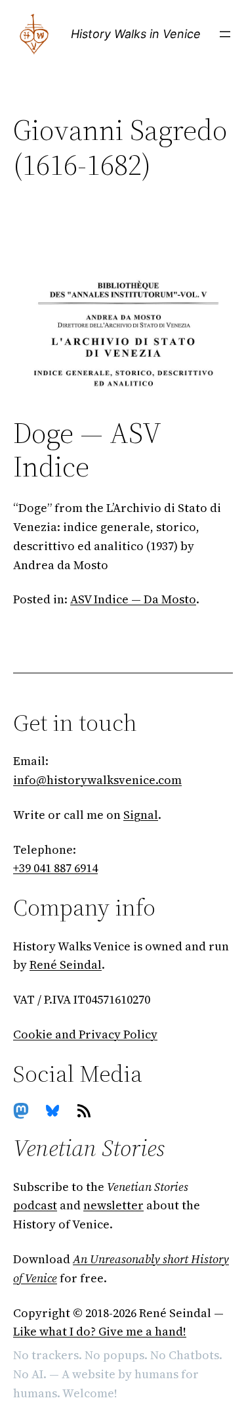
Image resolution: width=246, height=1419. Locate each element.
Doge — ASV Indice (86, 450)
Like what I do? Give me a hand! (99, 1331)
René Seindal (66, 964)
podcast (35, 1205)
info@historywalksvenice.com (97, 780)
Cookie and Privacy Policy (85, 1034)
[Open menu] (225, 34)
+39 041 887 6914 (55, 868)
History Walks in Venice (136, 34)
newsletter (113, 1205)
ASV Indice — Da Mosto (133, 599)
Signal (140, 814)
